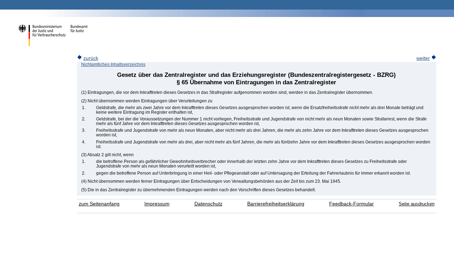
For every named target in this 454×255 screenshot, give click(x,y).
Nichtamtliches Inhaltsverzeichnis (113, 64)
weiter (423, 58)
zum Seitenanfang (99, 203)
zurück (90, 58)
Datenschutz (208, 203)
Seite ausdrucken (416, 203)
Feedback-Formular (351, 203)
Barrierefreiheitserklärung (275, 203)
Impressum (157, 203)
